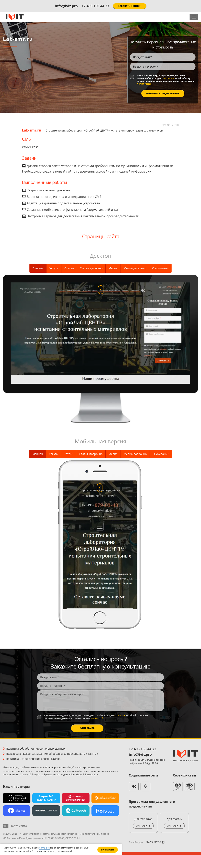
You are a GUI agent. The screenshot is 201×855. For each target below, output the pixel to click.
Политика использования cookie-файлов (33, 759)
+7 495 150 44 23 (95, 6)
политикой (144, 83)
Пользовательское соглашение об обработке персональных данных (52, 753)
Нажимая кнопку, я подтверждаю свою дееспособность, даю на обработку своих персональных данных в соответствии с (165, 79)
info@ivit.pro (66, 6)
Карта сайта (18, 826)
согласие (168, 78)
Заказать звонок (129, 6)
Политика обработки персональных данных (35, 748)
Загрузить (143, 825)
